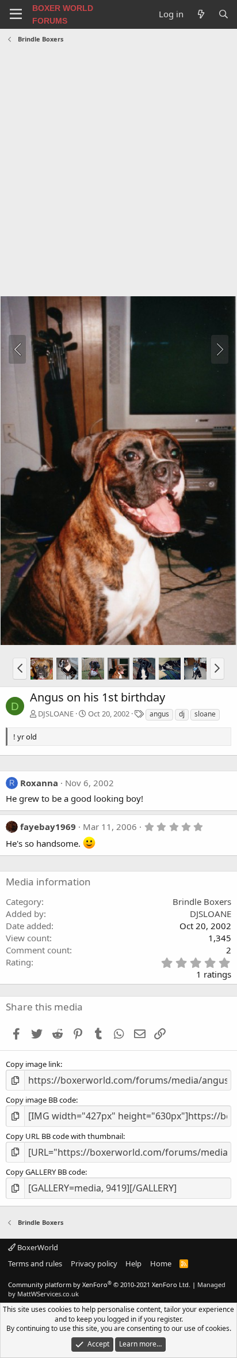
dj (182, 714)
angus (159, 714)
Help (133, 1263)
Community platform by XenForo (99, 1284)
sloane (205, 714)
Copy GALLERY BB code (45, 1172)
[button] (20, 669)
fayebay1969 (48, 826)
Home (160, 1263)
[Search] (223, 14)
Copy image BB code (41, 1100)
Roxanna (39, 783)
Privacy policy (94, 1263)
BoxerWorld (37, 1247)
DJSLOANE (56, 713)
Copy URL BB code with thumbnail (64, 1136)
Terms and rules (35, 1263)
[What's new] (200, 14)
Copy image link (33, 1064)
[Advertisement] (118, 171)
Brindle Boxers (202, 901)
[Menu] (15, 14)
